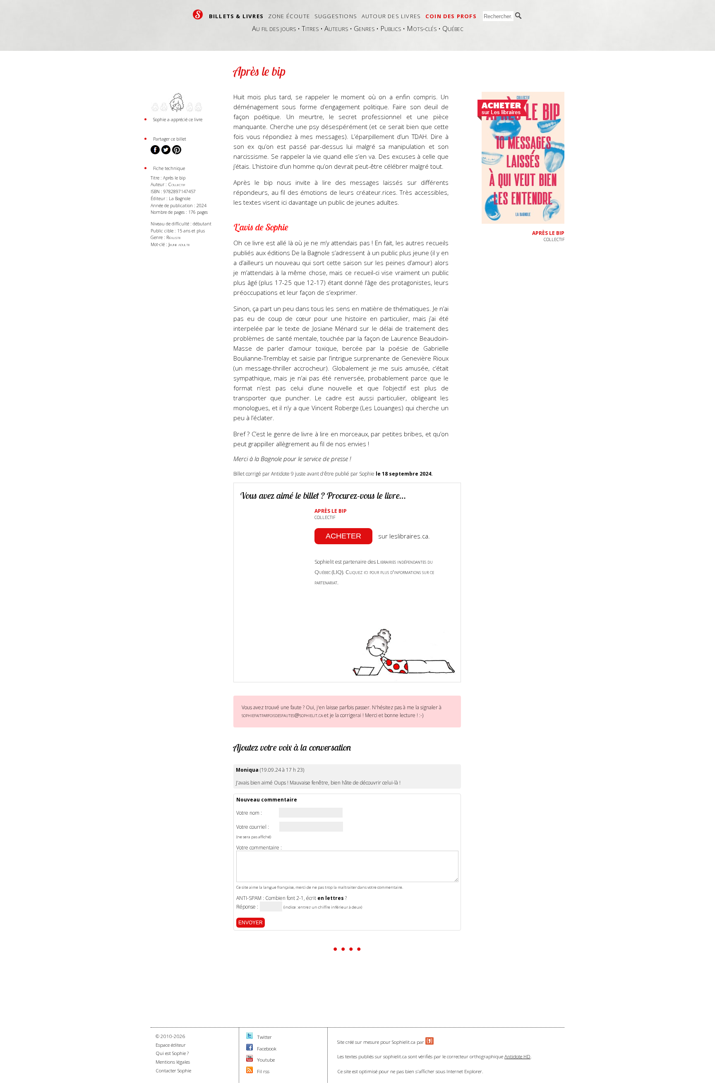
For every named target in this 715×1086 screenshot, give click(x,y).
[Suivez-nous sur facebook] (249, 1048)
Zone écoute (289, 16)
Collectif (176, 184)
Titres (310, 28)
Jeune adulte (179, 244)
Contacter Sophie (173, 1070)
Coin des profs (451, 16)
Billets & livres (236, 16)
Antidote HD (517, 1056)
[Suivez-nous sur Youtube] (249, 1060)
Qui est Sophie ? (172, 1053)
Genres (364, 28)
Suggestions (335, 16)
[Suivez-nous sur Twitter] (249, 1037)
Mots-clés (422, 28)
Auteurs (336, 28)
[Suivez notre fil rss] (249, 1071)
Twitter (264, 1037)
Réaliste (173, 237)
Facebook (266, 1048)
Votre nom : (249, 813)
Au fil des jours (274, 28)
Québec (452, 28)
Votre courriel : (252, 827)
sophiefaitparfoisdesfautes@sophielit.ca (282, 715)
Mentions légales (173, 1062)
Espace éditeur (171, 1045)
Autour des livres (391, 16)
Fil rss (263, 1071)
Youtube (266, 1060)
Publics (390, 28)
